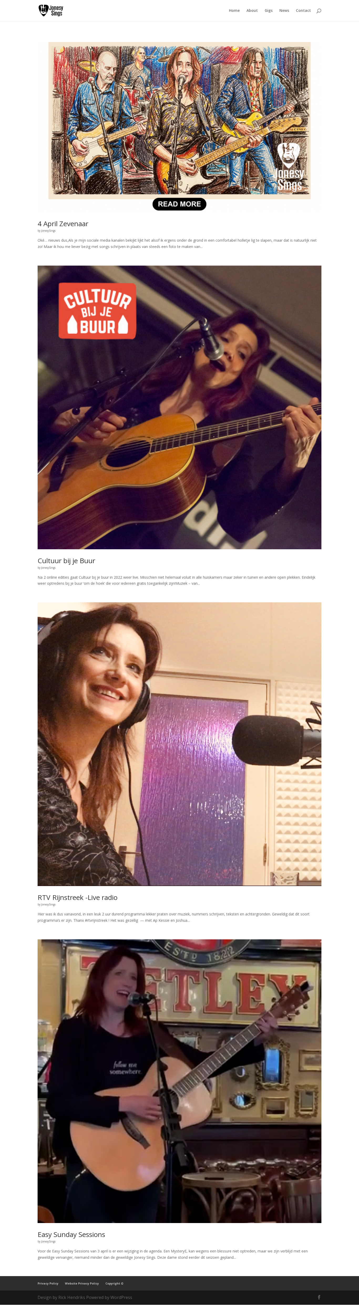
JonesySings (48, 230)
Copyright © (114, 1283)
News (284, 11)
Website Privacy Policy (82, 1283)
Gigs (269, 11)
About (252, 11)
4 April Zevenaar (63, 223)
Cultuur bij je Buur (66, 560)
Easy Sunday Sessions (71, 1234)
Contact (303, 11)
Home (234, 11)
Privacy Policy (48, 1283)
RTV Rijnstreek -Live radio (77, 897)
